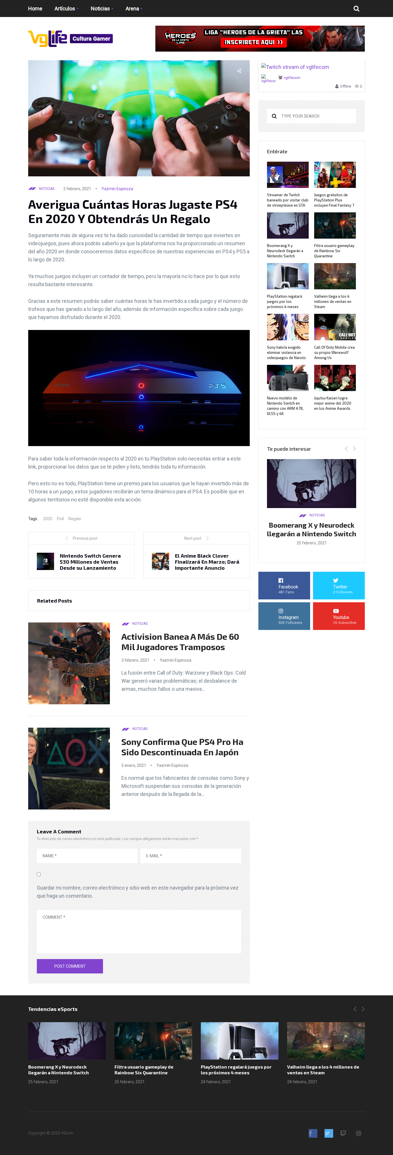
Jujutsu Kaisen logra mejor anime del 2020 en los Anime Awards (332, 403)
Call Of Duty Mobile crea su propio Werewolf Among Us (334, 352)
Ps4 (60, 518)
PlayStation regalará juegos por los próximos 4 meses (284, 301)
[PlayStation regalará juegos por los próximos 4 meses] (239, 1041)
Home (35, 8)
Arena (132, 8)
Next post (192, 538)
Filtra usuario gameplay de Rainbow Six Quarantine (334, 250)
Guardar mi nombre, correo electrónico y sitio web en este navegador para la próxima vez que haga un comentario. (138, 892)
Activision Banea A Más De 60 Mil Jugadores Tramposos (180, 641)
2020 (47, 518)
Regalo (74, 518)
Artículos (65, 8)
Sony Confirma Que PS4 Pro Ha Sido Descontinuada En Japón (182, 746)
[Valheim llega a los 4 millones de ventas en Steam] (326, 1041)
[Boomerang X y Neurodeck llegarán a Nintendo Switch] (67, 1041)
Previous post (85, 538)
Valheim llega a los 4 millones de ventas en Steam (332, 301)
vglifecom (292, 78)
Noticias (100, 8)
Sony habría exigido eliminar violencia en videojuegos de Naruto (286, 352)
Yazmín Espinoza (117, 188)
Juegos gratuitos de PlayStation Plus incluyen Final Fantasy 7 (334, 199)
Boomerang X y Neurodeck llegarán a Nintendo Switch (285, 250)
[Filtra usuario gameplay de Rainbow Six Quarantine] (153, 1041)
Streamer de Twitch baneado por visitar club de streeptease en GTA (287, 199)
